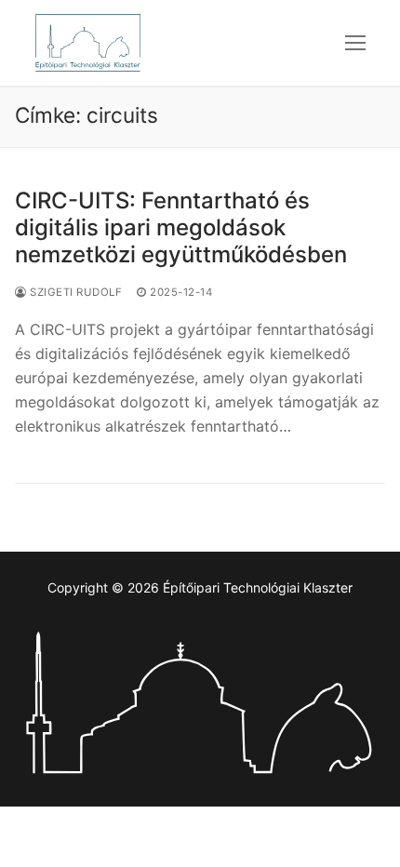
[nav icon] (355, 42)
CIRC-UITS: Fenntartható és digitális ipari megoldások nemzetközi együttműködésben (181, 227)
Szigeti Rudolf (74, 292)
